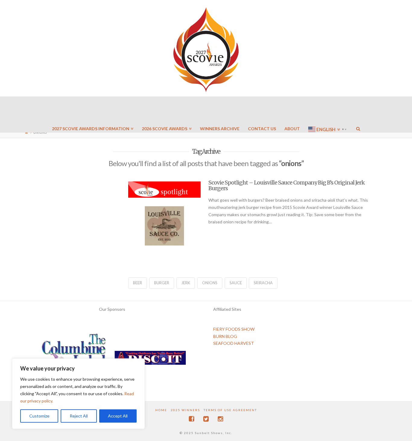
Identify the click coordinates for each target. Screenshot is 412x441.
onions (209, 282)
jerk (185, 282)
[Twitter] (206, 419)
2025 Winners (185, 410)
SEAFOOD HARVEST (233, 343)
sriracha (263, 282)
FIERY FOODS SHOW (234, 329)
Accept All (118, 415)
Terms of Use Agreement (230, 410)
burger (161, 282)
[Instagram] (220, 419)
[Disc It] (150, 359)
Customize (39, 415)
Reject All (79, 415)
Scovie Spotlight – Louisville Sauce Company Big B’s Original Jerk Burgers (286, 185)
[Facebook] (191, 419)
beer (137, 282)
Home (161, 410)
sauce (236, 282)
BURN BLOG (225, 336)
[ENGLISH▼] (328, 111)
